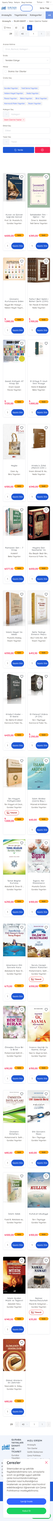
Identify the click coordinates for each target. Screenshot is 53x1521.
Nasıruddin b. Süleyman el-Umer (14, 1386)
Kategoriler (36, 15)
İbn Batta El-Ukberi (14, 720)
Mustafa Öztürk (39, 886)
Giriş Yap (44, 8)
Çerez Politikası (34, 1455)
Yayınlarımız (20, 15)
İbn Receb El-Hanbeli (38, 304)
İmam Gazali (14, 387)
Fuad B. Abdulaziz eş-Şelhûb (14, 1219)
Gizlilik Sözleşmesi (35, 1452)
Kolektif (14, 553)
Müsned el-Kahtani (38, 804)
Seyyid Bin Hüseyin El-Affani (14, 304)
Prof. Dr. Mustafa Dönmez (14, 220)
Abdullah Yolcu (14, 1304)
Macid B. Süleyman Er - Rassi (38, 1304)
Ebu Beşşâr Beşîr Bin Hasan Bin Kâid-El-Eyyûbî (38, 553)
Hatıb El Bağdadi (38, 387)
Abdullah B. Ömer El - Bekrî (14, 886)
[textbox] (26, 83)
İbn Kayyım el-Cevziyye (14, 804)
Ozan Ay (14, 471)
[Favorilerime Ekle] (22, 177)
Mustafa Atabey (14, 638)
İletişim (17, 2)
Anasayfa (6, 15)
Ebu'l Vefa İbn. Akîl (38, 638)
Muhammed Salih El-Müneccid (14, 1053)
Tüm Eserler (32, 1448)
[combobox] (26, 83)
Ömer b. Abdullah (39, 220)
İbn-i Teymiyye (38, 720)
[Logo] (9, 8)
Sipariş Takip (7, 2)
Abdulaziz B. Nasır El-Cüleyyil (14, 971)
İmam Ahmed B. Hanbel (38, 471)
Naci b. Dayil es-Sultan (38, 1053)
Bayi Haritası (26, 2)
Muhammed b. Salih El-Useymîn (38, 971)
